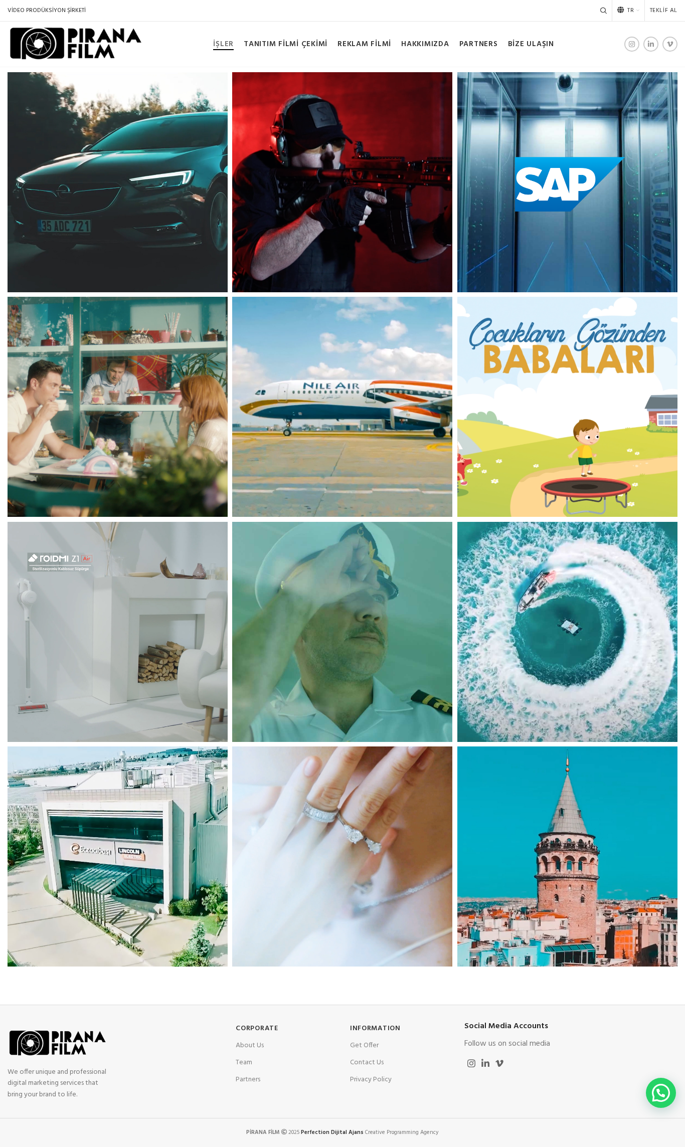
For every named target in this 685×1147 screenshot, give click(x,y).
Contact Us (367, 1062)
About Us (250, 1045)
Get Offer (364, 1045)
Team (244, 1062)
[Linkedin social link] (650, 44)
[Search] (603, 11)
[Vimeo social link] (669, 44)
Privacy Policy (371, 1079)
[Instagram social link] (631, 44)
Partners (248, 1079)
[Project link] (118, 182)
